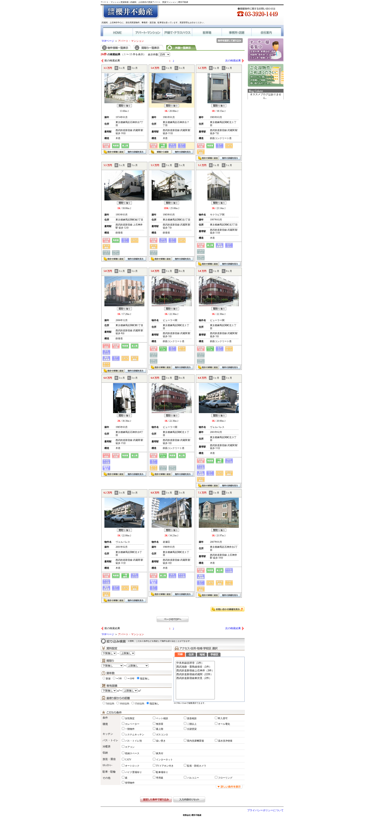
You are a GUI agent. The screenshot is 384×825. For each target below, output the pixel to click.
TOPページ (108, 41)
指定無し (145, 678)
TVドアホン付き (165, 766)
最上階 (159, 729)
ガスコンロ (162, 734)
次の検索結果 (233, 60)
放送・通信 (109, 759)
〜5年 (119, 678)
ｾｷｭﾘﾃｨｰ (107, 765)
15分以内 (139, 703)
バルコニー (193, 778)
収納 (105, 752)
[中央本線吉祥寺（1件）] (195, 663)
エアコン (130, 747)
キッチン (108, 734)
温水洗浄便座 (225, 741)
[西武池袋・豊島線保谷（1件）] (195, 667)
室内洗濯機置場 (195, 741)
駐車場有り (162, 772)
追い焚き (161, 741)
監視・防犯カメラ (196, 766)
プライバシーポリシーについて (265, 810)
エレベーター (132, 724)
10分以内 (124, 703)
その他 (106, 778)
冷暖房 (106, 746)
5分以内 (110, 703)
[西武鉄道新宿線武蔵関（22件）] (195, 674)
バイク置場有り (133, 772)
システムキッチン (134, 734)
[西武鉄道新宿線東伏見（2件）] (195, 678)
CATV (128, 759)
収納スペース (132, 753)
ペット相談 (162, 718)
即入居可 (223, 718)
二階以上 (192, 724)
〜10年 (131, 678)
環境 (105, 724)
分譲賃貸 (192, 729)
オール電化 (224, 724)
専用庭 (159, 778)
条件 (105, 717)
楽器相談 (192, 718)
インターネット (164, 759)
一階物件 (130, 729)
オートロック (132, 766)
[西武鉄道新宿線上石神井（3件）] (195, 671)
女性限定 (130, 718)
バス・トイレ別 (133, 741)
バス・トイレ (110, 740)
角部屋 (159, 724)
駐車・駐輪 (109, 771)
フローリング (225, 778)
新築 (108, 678)
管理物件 (130, 783)
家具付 (159, 753)
